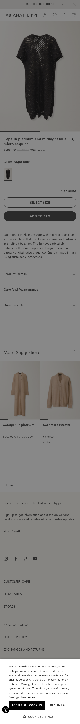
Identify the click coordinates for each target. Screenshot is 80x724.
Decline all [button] (59, 705)
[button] (40, 716)
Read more (28, 697)
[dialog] (40, 362)
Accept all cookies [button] (27, 705)
